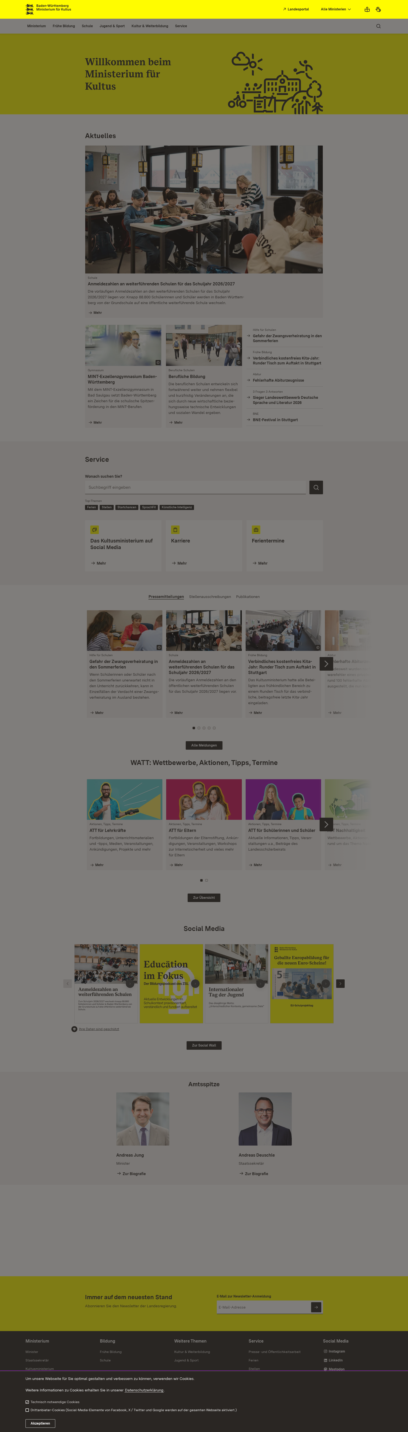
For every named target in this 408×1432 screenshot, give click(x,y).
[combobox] (336, 9)
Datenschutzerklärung (144, 1390)
